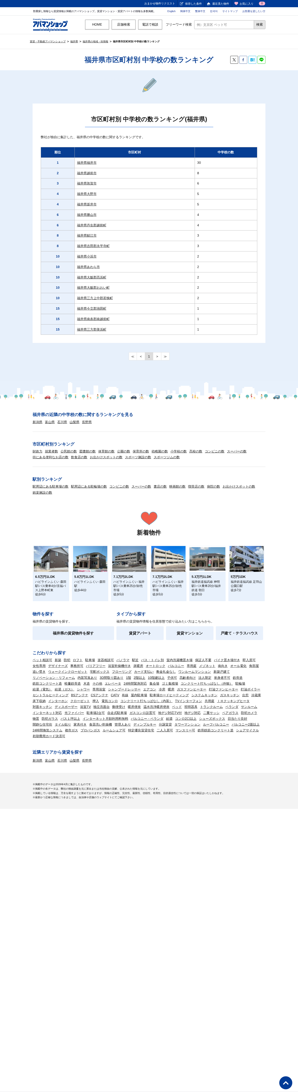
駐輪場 (240, 683)
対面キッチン (42, 707)
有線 (125, 695)
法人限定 (204, 678)
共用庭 (209, 701)
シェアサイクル (247, 730)
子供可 (172, 678)
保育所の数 (141, 451)
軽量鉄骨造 (72, 683)
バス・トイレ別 (152, 660)
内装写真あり (87, 678)
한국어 (214, 11)
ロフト (78, 660)
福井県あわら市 (88, 267)
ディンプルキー (144, 724)
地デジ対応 (192, 713)
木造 (86, 683)
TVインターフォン (188, 701)
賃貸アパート (140, 633)
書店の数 (160, 486)
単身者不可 (222, 678)
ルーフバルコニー (216, 724)
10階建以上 (156, 678)
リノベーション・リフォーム (54, 678)
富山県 (50, 422)
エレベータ (113, 683)
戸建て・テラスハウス (239, 633)
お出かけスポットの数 (106, 457)
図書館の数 (87, 451)
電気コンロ (110, 701)
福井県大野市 (87, 194)
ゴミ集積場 (170, 683)
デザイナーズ (58, 666)
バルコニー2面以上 (246, 724)
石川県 (62, 422)
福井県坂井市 (87, 204)
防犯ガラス (50, 718)
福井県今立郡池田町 (91, 308)
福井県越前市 (87, 173)
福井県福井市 (87, 162)
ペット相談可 (42, 660)
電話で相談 (150, 24)
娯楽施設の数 (42, 492)
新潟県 (37, 422)
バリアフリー (95, 666)
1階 (128, 678)
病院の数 (213, 486)
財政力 (37, 451)
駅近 (135, 660)
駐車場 (90, 660)
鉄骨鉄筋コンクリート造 (216, 730)
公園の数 (123, 451)
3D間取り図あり (111, 678)
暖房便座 (134, 707)
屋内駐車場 (139, 695)
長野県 (87, 422)
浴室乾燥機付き (119, 666)
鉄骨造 (238, 678)
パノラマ (122, 660)
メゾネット (207, 666)
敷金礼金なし (166, 671)
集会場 (154, 683)
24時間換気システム (47, 730)
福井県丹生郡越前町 (91, 225)
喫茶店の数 (196, 486)
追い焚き (39, 671)
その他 (97, 683)
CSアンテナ (99, 695)
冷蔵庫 (256, 695)
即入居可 (249, 660)
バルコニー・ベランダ (147, 718)
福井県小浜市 (87, 256)
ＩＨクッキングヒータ (233, 701)
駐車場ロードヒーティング (169, 695)
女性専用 (39, 666)
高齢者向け (187, 678)
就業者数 (51, 451)
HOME (97, 24)
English (171, 11)
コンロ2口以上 (185, 718)
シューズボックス (212, 718)
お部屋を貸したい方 (253, 11)
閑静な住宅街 (42, 724)
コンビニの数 (214, 451)
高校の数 (195, 451)
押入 (95, 701)
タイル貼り (63, 724)
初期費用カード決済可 (49, 736)
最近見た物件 (220, 3)
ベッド (177, 707)
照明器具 (190, 707)
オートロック (155, 666)
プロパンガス (90, 730)
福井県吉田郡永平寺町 (93, 246)
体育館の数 (106, 451)
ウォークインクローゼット (67, 671)
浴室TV (85, 707)
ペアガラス (230, 713)
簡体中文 (185, 11)
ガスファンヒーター (191, 689)
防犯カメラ (249, 713)
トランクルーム (211, 707)
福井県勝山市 (87, 215)
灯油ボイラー (250, 689)
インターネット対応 (47, 713)
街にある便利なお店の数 (50, 457)
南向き (223, 666)
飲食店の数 (79, 457)
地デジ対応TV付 (170, 713)
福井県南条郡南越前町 (93, 319)
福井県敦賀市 (87, 183)
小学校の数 (178, 451)
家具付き (80, 724)
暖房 (171, 689)
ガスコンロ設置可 (142, 713)
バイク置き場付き (227, 660)
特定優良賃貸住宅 (141, 730)
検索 (259, 24)
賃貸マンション (190, 633)
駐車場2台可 (96, 713)
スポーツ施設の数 (138, 457)
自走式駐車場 (117, 713)
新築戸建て (221, 671)
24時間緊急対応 (135, 683)
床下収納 (39, 701)
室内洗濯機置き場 (179, 660)
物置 (36, 718)
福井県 (74, 41)
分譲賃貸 (165, 724)
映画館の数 (177, 486)
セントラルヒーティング (50, 695)
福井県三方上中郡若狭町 (95, 298)
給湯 (169, 718)
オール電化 (238, 666)
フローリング (122, 671)
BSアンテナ (79, 695)
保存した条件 (193, 3)
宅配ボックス (99, 671)
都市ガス (71, 730)
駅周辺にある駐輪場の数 (89, 486)
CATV (115, 695)
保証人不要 (203, 660)
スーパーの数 (237, 451)
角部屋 (254, 666)
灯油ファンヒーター (223, 689)
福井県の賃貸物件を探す (73, 633)
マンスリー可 (185, 730)
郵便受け (118, 707)
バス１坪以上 (70, 718)
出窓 (245, 695)
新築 (58, 660)
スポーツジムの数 (167, 457)
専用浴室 (98, 689)
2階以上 (139, 678)
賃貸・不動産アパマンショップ (48, 41)
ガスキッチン (230, 695)
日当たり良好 (237, 718)
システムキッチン (204, 695)
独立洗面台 (101, 707)
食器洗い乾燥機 (100, 724)
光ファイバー (74, 713)
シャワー (83, 689)
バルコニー (176, 666)
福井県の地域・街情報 (95, 41)
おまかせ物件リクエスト (159, 3)
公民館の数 (69, 451)
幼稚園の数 (160, 451)
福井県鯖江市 (87, 235)
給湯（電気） (42, 689)
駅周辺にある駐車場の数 (50, 486)
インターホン (58, 701)
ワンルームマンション (194, 671)
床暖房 (138, 666)
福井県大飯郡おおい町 (93, 287)
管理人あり (123, 724)
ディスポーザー (66, 707)
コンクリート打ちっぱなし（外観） (207, 683)
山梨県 (74, 422)
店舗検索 (123, 24)
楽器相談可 (106, 660)
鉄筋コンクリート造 (47, 683)
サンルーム (249, 707)
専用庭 (191, 666)
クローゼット (80, 701)
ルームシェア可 (114, 730)
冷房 (162, 689)
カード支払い (144, 671)
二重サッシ (211, 713)
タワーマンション (187, 724)
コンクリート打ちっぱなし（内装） (146, 701)
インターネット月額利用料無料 (105, 718)
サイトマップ (230, 11)
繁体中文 (200, 11)
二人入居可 (165, 730)
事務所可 (76, 666)
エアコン (149, 689)
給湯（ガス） (64, 689)
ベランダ (231, 707)
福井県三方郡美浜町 (91, 329)
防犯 (67, 660)
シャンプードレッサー (124, 689)
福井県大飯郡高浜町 (91, 277)
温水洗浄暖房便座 (156, 707)
